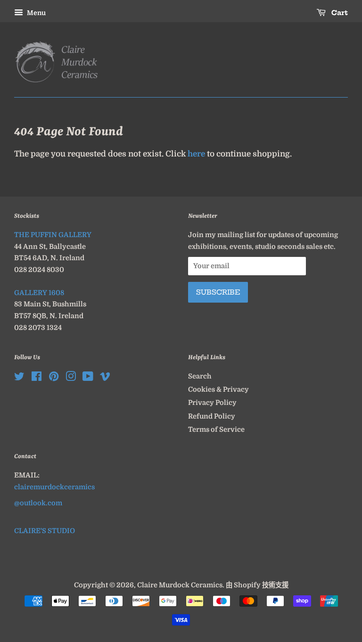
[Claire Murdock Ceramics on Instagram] (71, 378)
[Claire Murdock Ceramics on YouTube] (87, 378)
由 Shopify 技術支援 (257, 585)
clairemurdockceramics (54, 487)
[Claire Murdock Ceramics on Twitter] (19, 378)
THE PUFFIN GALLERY (52, 235)
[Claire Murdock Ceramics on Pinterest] (54, 378)
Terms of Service (216, 429)
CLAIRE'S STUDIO (44, 531)
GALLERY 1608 (39, 292)
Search (200, 376)
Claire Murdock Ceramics (179, 585)
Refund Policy (211, 416)
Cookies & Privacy (218, 389)
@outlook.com (38, 503)
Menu (35, 12)
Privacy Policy (212, 402)
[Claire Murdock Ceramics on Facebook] (36, 378)
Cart (338, 12)
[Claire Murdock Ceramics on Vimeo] (105, 378)
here (196, 153)
